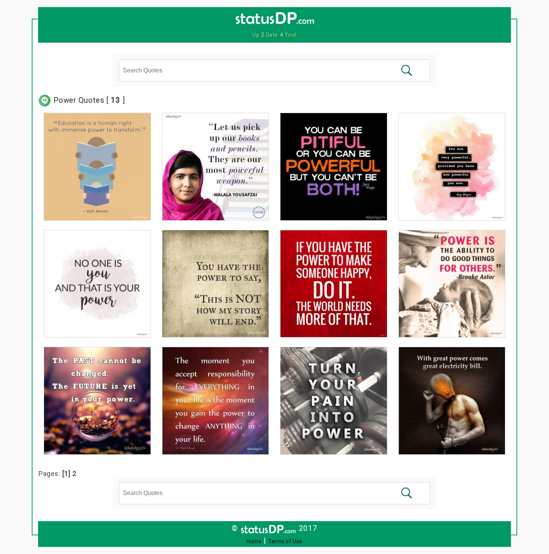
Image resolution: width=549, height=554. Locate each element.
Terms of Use (285, 541)
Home (253, 541)
